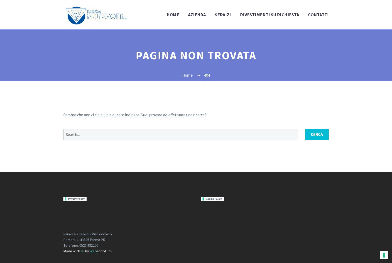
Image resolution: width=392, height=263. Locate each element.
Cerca (317, 134)
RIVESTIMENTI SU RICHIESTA (269, 14)
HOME (173, 14)
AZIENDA (197, 14)
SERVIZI (223, 14)
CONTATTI (318, 14)
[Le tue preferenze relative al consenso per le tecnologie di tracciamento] (384, 255)
